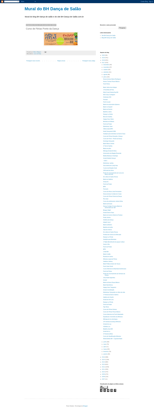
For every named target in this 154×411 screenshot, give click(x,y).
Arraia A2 (105, 181)
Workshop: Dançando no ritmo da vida (114, 292)
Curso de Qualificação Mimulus (112, 336)
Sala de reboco (107, 229)
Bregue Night (107, 210)
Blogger (85, 406)
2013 (103, 364)
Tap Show (106, 307)
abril (104, 346)
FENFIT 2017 (107, 222)
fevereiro (106, 351)
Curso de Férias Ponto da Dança (112, 196)
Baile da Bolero (107, 225)
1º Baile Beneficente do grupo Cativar (114, 242)
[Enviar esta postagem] (45, 52)
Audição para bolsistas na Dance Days (114, 133)
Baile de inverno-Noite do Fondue (112, 215)
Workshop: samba (108, 163)
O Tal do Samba (107, 146)
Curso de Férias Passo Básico (111, 312)
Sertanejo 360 (107, 97)
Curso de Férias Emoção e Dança (112, 136)
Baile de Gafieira (108, 179)
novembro (106, 67)
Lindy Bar (106, 251)
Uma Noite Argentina (109, 277)
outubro (105, 69)
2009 (103, 374)
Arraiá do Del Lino (108, 299)
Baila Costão (107, 254)
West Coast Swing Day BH (110, 92)
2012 (103, 367)
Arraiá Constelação (108, 290)
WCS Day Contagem (109, 94)
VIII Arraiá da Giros (108, 170)
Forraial (105, 99)
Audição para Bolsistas (109, 239)
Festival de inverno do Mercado (112, 234)
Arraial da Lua (107, 324)
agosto (105, 74)
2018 (103, 60)
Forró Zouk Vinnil (108, 266)
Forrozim (105, 189)
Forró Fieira (106, 84)
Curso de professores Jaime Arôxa (113, 201)
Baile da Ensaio (107, 204)
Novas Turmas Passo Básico (111, 81)
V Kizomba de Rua (108, 89)
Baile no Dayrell (107, 107)
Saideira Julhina (108, 261)
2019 (103, 57)
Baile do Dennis (107, 109)
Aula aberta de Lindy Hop (110, 165)
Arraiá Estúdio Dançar (109, 158)
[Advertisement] (124, 45)
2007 (103, 379)
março (105, 349)
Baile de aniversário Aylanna (111, 104)
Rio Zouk (105, 199)
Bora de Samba (107, 116)
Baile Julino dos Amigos (110, 87)
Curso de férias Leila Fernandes (112, 191)
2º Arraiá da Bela (108, 334)
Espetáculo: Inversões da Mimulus (113, 316)
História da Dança (108, 220)
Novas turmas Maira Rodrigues (112, 79)
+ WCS (105, 160)
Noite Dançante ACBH (109, 131)
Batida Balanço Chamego (110, 156)
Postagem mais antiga (88, 61)
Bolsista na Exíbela (108, 121)
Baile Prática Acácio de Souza (111, 264)
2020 (103, 55)
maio (105, 344)
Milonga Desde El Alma (109, 151)
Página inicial (61, 61)
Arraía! (105, 280)
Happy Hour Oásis (108, 119)
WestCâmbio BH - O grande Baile (112, 338)
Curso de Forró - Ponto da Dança (112, 138)
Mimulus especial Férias (110, 259)
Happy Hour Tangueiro (109, 287)
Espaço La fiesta (108, 114)
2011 (103, 369)
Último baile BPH (108, 129)
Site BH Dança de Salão (108, 35)
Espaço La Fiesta (108, 237)
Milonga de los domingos (110, 319)
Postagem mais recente (33, 61)
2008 (103, 376)
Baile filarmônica (108, 285)
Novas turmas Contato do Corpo (112, 194)
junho (105, 342)
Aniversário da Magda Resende (112, 153)
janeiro (105, 354)
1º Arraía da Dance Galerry (110, 294)
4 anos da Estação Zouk (110, 168)
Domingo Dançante (108, 141)
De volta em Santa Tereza (110, 177)
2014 (103, 362)
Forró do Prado (107, 124)
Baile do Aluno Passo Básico (111, 282)
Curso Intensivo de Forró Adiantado (113, 314)
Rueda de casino (108, 256)
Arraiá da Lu (106, 331)
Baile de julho (107, 148)
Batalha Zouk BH (108, 329)
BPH (104, 186)
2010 (103, 372)
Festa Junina (107, 217)
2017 (103, 62)
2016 (103, 357)
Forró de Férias (107, 271)
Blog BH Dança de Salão (109, 37)
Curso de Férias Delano (110, 309)
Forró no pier (107, 102)
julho (105, 77)
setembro (106, 72)
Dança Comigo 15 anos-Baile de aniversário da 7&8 (112, 206)
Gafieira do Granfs (108, 297)
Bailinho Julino (107, 112)
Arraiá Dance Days (108, 212)
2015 (103, 359)
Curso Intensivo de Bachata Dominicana (114, 269)
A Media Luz (106, 326)
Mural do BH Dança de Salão (53, 8)
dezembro (106, 64)
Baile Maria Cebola (108, 143)
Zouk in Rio (106, 244)
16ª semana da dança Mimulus (112, 321)
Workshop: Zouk (107, 126)
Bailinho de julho (108, 227)
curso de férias (37, 53)
